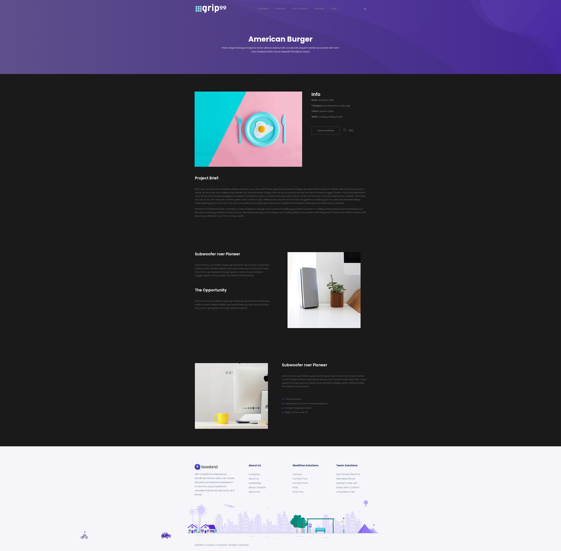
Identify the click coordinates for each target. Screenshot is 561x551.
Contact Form (300, 483)
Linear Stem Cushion (347, 487)
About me (254, 491)
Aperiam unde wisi (346, 483)
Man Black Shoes (345, 478)
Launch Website (325, 130)
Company (254, 474)
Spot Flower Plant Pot (348, 474)
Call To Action (300, 8)
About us (254, 478)
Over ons (319, 8)
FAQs (334, 8)
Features (280, 8)
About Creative (257, 487)
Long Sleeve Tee (345, 491)
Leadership (255, 483)
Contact (297, 474)
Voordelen (263, 8)
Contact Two (300, 478)
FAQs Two (297, 491)
